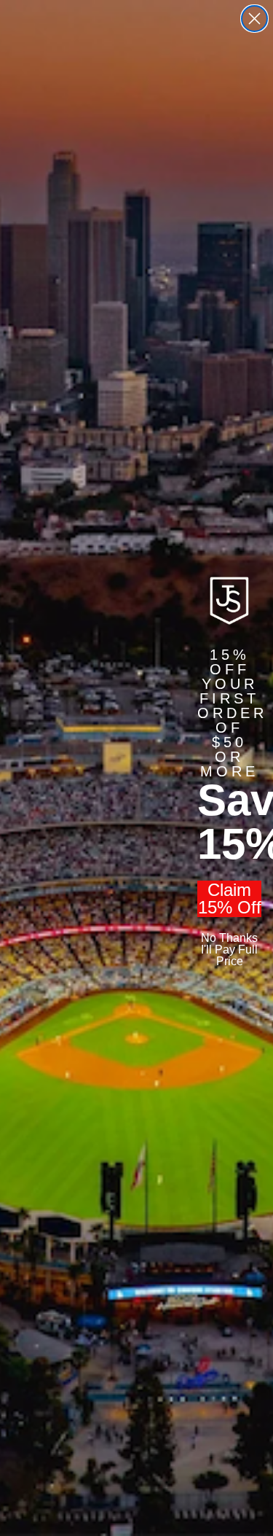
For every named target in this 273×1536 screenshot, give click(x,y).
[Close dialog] (254, 18)
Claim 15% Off (229, 899)
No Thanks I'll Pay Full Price (229, 949)
